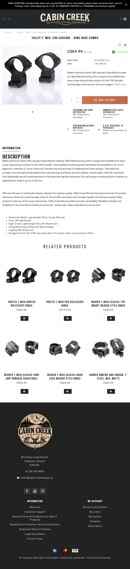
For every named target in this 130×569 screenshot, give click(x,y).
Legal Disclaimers (35, 534)
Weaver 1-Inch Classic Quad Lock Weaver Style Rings (65, 376)
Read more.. (121, 84)
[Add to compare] (125, 45)
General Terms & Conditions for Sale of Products (35, 518)
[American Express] (55, 550)
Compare (95, 521)
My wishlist (95, 516)
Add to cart (107, 100)
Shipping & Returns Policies (35, 529)
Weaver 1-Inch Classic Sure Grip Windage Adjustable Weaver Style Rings (21, 378)
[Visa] (75, 550)
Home (8, 32)
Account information (95, 507)
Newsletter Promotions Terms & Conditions (35, 524)
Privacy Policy (35, 538)
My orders (95, 512)
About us (35, 507)
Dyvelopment (104, 558)
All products (95, 526)
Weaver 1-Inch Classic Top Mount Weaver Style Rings (108, 303)
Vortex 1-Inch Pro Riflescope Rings (65, 303)
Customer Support (35, 512)
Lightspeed (78, 558)
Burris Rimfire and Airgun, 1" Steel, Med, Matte (108, 376)
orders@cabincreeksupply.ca (36, 477)
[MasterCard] (65, 550)
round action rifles (82, 233)
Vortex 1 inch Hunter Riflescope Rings (21, 303)
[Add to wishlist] (119, 45)
